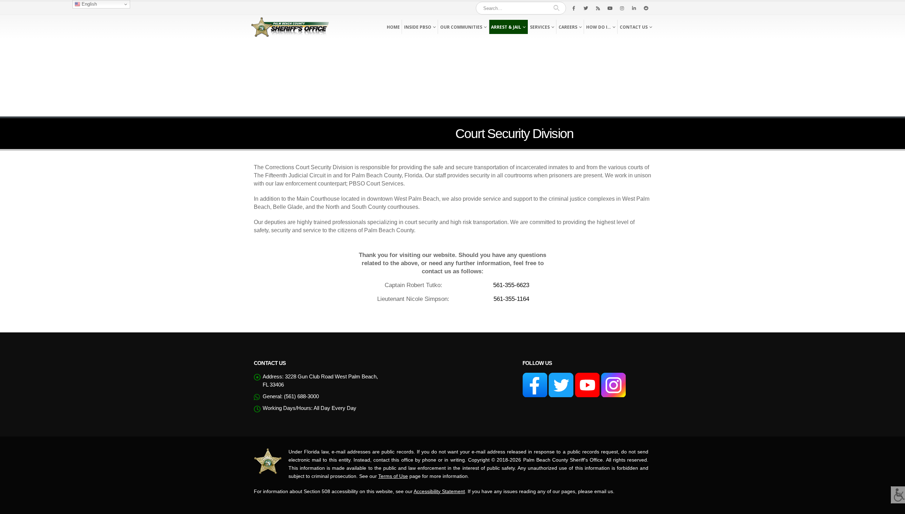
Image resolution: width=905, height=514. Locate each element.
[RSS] (598, 8)
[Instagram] (622, 8)
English (88, 4)
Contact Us (634, 27)
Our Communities (461, 27)
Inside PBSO (417, 27)
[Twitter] (586, 8)
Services (540, 27)
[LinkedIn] (634, 8)
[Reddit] (646, 8)
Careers (568, 27)
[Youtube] (610, 8)
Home (393, 27)
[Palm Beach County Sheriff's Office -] (290, 27)
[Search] (556, 8)
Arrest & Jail (506, 27)
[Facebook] (574, 8)
